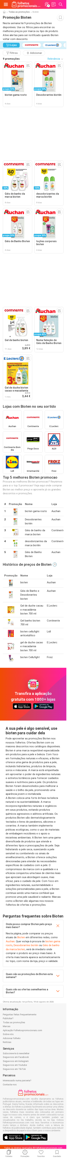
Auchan (10, 941)
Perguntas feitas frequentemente (19, 1014)
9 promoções (11, 58)
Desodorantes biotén (26, 945)
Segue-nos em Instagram (16, 1061)
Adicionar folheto (12, 1038)
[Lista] (53, 4)
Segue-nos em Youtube (15, 1065)
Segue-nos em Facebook (16, 1057)
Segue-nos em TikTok (14, 1069)
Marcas (6, 1026)
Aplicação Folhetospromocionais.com (22, 1030)
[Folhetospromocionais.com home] (26, 4)
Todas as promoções (19, 12)
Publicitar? (8, 1018)
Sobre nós (8, 1034)
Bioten (21, 937)
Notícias (7, 1042)
